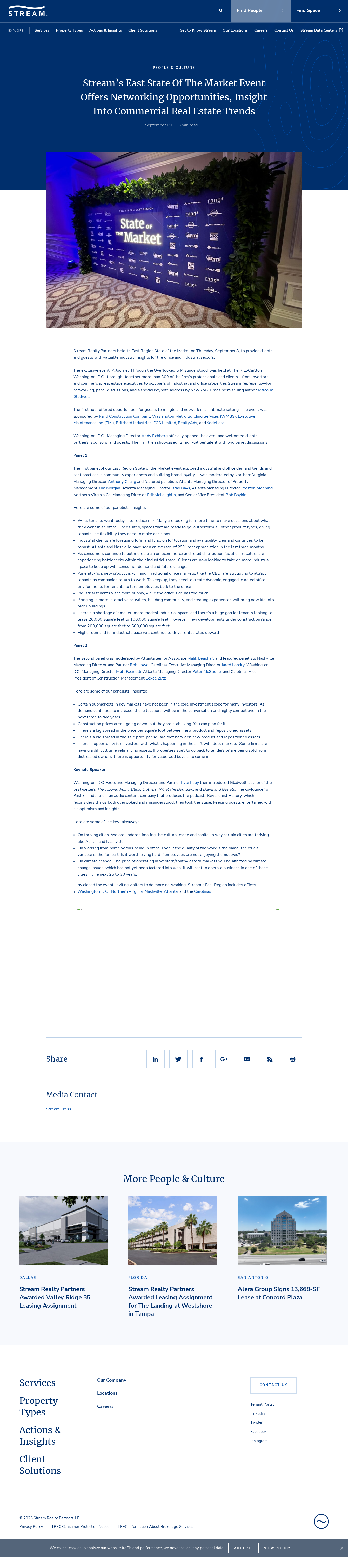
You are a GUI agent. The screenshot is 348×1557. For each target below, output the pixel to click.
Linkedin (257, 1413)
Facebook (258, 1431)
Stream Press (58, 1109)
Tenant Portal (262, 1404)
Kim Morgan (109, 488)
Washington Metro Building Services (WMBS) (194, 416)
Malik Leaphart (200, 658)
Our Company (111, 1380)
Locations (107, 1393)
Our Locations (235, 30)
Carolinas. (203, 891)
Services (42, 30)
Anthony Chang (122, 481)
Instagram (259, 1440)
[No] (341, 1548)
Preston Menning (257, 488)
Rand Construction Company (124, 416)
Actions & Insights (105, 30)
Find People (250, 10)
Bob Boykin (236, 495)
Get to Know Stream (198, 30)
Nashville (153, 891)
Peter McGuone (206, 671)
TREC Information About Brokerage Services (155, 1526)
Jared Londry (233, 665)
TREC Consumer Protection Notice (80, 1526)
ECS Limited (164, 423)
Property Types (69, 30)
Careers (261, 30)
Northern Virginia (127, 891)
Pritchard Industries (134, 423)
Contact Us (284, 30)
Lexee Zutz (156, 678)
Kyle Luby (190, 783)
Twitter (256, 1422)
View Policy (277, 1548)
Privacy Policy (31, 1526)
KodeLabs (215, 423)
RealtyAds (187, 423)
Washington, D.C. (93, 891)
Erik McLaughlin (161, 495)
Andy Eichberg (154, 436)
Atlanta (171, 891)
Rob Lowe (139, 665)
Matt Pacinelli (128, 671)
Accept (242, 1548)
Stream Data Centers (318, 30)
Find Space (308, 10)
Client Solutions (142, 30)
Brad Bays (180, 488)
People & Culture (174, 67)
